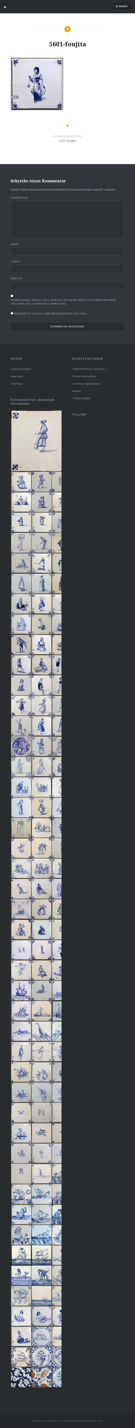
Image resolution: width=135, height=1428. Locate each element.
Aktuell (76, 390)
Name (15, 244)
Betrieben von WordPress (46, 1420)
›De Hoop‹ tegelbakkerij (86, 383)
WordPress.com (93, 1420)
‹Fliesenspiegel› (81, 398)
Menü (123, 6)
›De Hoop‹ (17, 383)
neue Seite (17, 376)
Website (16, 278)
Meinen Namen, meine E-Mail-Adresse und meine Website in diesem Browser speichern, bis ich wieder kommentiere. (63, 302)
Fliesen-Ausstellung (83, 376)
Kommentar (19, 197)
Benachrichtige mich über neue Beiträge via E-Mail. (51, 313)
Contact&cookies (21, 368)
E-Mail (16, 261)
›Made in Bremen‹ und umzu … (89, 368)
